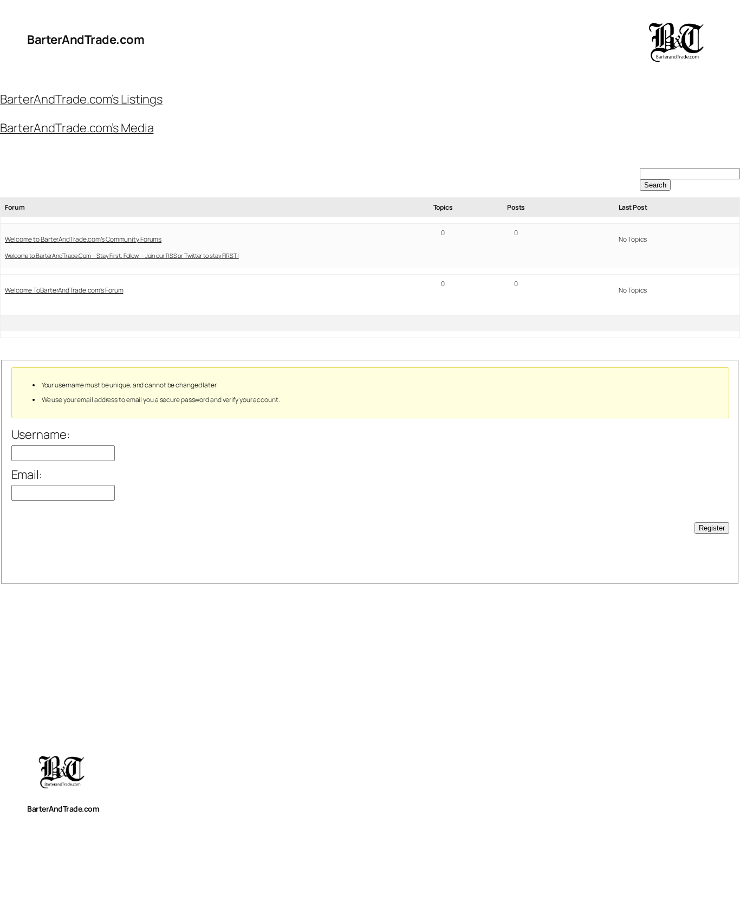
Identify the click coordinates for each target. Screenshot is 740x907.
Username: (40, 434)
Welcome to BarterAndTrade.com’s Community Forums (83, 239)
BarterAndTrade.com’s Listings (81, 99)
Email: (26, 475)
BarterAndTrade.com (85, 39)
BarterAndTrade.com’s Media (76, 128)
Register (712, 528)
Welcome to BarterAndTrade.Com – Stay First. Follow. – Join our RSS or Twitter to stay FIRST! (122, 255)
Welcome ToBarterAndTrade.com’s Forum (64, 290)
